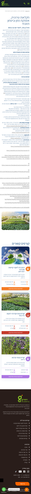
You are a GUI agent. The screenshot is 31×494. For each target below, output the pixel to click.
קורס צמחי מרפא (23, 433)
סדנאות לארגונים (23, 455)
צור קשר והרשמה (23, 452)
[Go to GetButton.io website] (3, 492)
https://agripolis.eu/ (15, 138)
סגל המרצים (24, 450)
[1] (25, 33)
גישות (1, 480)
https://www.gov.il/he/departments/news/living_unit (15, 165)
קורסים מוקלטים (23, 438)
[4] (11, 63)
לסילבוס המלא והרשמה (15, 289)
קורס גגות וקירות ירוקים (21, 428)
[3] (18, 50)
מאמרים (25, 460)
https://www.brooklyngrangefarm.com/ (16, 126)
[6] (12, 68)
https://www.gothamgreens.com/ (20, 132)
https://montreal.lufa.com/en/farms (20, 146)
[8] (4, 93)
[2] (17, 35)
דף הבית (27, 11)
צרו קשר (22, 484)
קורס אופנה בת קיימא (22, 431)
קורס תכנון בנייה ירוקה (22, 426)
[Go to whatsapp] (4, 489)
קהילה (25, 462)
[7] (22, 73)
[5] (22, 66)
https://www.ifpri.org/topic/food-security (17, 150)
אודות (26, 447)
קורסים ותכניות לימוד (22, 436)
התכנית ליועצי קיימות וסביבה (20, 423)
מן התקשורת (24, 457)
